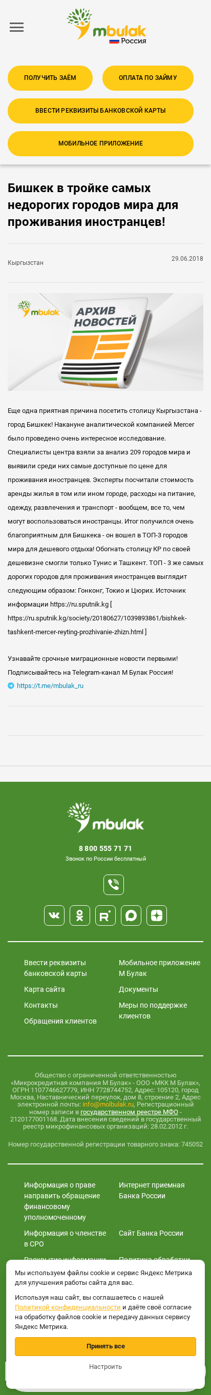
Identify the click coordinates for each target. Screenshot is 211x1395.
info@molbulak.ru (108, 1104)
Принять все (106, 1346)
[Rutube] (105, 915)
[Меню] (17, 27)
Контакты (41, 1005)
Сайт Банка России (151, 1233)
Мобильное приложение (100, 143)
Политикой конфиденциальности (68, 1307)
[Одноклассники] (80, 915)
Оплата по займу (148, 77)
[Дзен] (156, 915)
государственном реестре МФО (129, 1112)
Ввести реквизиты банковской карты (100, 110)
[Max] (131, 915)
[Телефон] (113, 885)
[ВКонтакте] (54, 915)
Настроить (105, 1366)
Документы (138, 989)
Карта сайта (44, 989)
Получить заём (50, 77)
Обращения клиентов (60, 1021)
